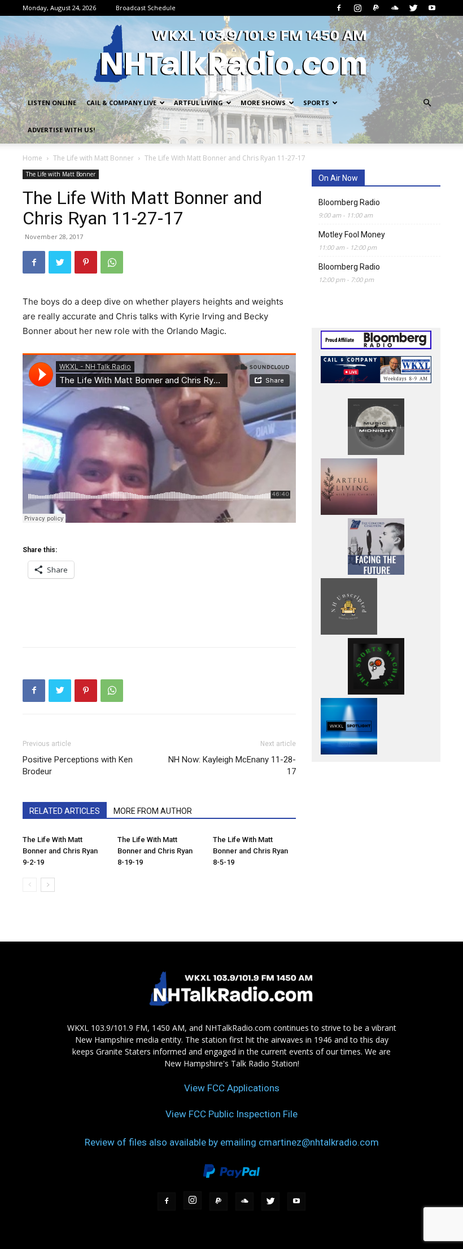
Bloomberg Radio (349, 202)
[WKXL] (231, 53)
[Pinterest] (86, 262)
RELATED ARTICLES (64, 811)
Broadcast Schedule (146, 7)
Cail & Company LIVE (121, 102)
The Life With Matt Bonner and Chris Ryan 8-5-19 (250, 850)
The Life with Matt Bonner (93, 158)
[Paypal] (376, 8)
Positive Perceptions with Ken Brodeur (78, 765)
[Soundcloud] (394, 8)
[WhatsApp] (112, 262)
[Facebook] (338, 8)
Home (32, 158)
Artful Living (198, 102)
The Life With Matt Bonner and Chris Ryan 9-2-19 (60, 850)
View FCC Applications (231, 1088)
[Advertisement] (159, 609)
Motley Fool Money (351, 234)
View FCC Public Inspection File (231, 1114)
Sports (316, 102)
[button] (426, 103)
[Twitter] (413, 8)
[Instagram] (357, 8)
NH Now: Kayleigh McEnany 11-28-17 (232, 765)
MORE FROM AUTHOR (152, 811)
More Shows (263, 102)
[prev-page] (30, 885)
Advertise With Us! (61, 129)
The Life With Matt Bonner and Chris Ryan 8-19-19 (155, 850)
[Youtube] (431, 8)
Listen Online (52, 102)
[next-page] (48, 885)
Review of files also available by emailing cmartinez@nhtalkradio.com (232, 1142)
